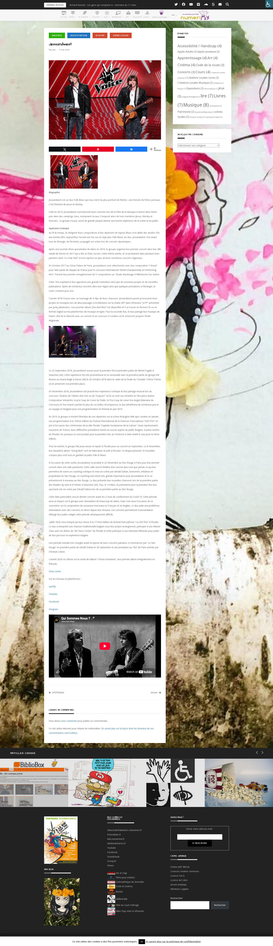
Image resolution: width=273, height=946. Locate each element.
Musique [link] (196, 105)
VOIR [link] (88, 786)
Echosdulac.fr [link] (114, 834)
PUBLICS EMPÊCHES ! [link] (169, 797)
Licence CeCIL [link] (177, 875)
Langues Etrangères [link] (191, 97)
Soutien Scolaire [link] (198, 117)
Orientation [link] (215, 106)
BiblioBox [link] (57, 35)
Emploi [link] (182, 89)
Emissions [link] (218, 83)
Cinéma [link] (186, 64)
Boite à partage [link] (78, 35)
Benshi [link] (119, 891)
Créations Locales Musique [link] (195, 82)
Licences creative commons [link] (185, 871)
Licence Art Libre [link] (179, 880)
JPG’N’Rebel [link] (58, 692)
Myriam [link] (52, 49)
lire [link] (207, 96)
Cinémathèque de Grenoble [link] (129, 881)
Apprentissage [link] (192, 57)
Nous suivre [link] (55, 571)
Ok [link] (141, 941)
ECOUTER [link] (100, 35)
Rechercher (176, 898)
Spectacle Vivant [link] (214, 117)
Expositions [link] (194, 88)
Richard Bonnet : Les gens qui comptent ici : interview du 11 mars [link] (103, 4)
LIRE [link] (155, 786)
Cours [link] (202, 71)
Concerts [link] (186, 72)
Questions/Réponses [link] (204, 112)
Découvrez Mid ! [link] (96, 797)
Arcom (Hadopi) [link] (178, 884)
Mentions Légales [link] (179, 888)
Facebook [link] (54, 601)
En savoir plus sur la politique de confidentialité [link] (173, 941)
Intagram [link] (53, 609)
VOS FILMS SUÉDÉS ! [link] (237, 797)
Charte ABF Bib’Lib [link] (179, 866)
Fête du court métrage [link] (127, 905)
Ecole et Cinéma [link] (123, 886)
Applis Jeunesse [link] (208, 51)
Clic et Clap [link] (121, 873)
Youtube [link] (53, 593)
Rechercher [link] (220, 905)
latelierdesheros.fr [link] (116, 843)
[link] (269, 4)
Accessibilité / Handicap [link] (200, 45)
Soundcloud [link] (113, 856)
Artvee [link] (154, 692)
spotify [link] (52, 586)
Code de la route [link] (210, 65)
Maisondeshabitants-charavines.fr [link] (124, 830)
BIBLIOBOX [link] (23, 797)
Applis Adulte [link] (187, 51)
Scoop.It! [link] (111, 861)
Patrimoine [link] (186, 111)
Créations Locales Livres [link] (203, 77)
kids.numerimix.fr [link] (115, 838)
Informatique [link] (211, 89)
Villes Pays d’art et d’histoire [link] (129, 911)
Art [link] (212, 57)
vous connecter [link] (69, 720)
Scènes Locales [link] (121, 35)
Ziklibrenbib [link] (121, 898)
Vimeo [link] (110, 865)
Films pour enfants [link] (125, 877)
